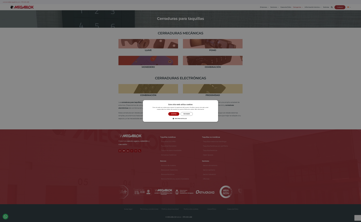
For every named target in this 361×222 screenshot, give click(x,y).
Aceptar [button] (173, 114)
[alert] (180, 111)
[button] (180, 119)
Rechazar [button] (187, 114)
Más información (199, 109)
